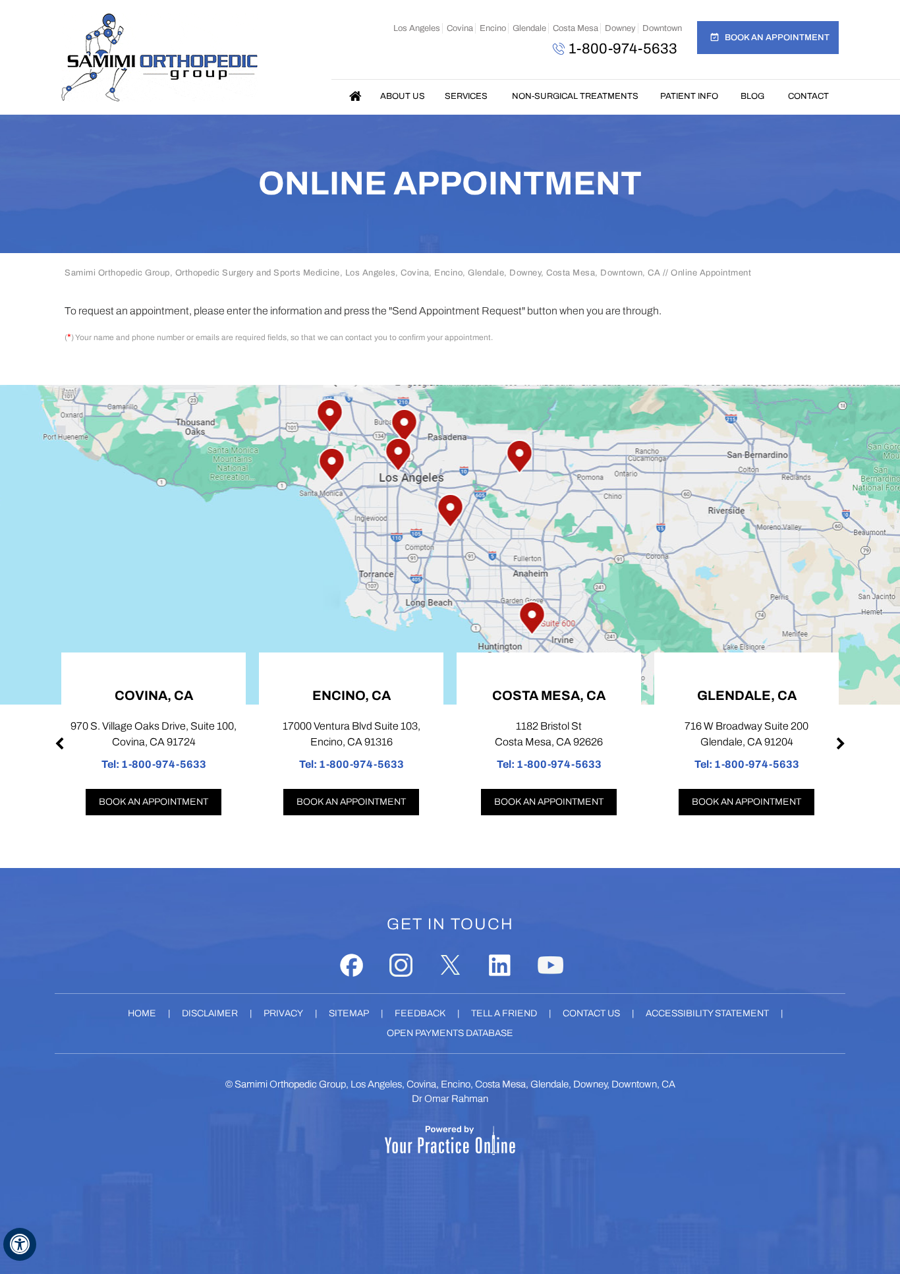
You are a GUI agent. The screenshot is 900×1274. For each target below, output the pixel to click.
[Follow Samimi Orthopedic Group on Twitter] (450, 965)
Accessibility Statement (707, 1013)
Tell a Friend (504, 1013)
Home (355, 96)
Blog (752, 96)
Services (466, 96)
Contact (808, 96)
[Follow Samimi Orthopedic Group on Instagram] (400, 965)
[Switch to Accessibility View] (19, 1244)
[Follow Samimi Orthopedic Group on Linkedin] (499, 965)
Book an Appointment (777, 37)
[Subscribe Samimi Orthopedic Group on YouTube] (550, 965)
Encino (493, 28)
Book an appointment (153, 802)
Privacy (283, 1013)
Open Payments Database (450, 1033)
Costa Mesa (575, 28)
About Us (402, 96)
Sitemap (349, 1013)
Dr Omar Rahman (450, 1098)
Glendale (529, 28)
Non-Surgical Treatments (575, 96)
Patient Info (689, 96)
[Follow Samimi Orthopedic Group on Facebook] (351, 965)
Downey (620, 28)
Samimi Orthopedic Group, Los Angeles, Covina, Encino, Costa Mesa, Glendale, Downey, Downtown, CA (455, 1084)
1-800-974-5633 (623, 49)
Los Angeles (416, 28)
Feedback (420, 1013)
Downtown (662, 28)
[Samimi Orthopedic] (159, 57)
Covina (460, 28)
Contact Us (591, 1013)
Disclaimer (210, 1013)
